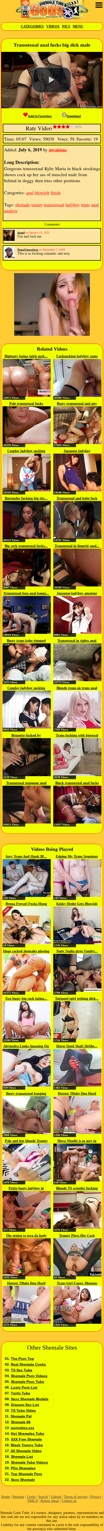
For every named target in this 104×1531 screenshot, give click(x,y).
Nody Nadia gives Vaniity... (77, 951)
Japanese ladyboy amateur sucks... (77, 593)
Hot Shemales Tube (27, 1434)
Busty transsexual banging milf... (26, 1094)
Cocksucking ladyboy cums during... (77, 356)
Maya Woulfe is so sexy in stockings (76, 1141)
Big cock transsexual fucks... (26, 546)
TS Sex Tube (21, 1370)
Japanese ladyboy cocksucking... (77, 451)
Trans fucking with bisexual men (77, 736)
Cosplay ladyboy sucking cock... (26, 688)
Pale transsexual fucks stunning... (26, 404)
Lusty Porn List (24, 1387)
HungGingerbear (27, 249)
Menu (78, 26)
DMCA (33, 1501)
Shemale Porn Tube (27, 1382)
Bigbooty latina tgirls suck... (26, 356)
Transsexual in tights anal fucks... (76, 641)
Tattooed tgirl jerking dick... (77, 998)
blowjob (42, 192)
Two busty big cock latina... (26, 998)
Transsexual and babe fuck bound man (77, 498)
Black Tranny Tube (27, 1445)
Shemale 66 (21, 1422)
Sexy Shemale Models (29, 1399)
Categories (32, 26)
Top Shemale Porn (26, 1474)
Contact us (69, 1501)
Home (5, 1497)
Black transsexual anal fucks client (77, 783)
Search (43, 1497)
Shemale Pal (21, 1416)
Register (18, 1497)
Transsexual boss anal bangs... (26, 593)
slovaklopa (58, 150)
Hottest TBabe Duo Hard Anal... (77, 1094)
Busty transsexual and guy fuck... (77, 404)
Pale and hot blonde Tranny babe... (26, 1141)
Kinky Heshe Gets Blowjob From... (76, 904)
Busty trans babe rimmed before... (26, 641)
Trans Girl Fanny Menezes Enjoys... (77, 1283)
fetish (56, 192)
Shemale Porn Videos (29, 1376)
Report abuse (49, 1501)
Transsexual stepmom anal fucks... (26, 783)
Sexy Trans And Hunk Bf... (26, 856)
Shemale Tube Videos (29, 1462)
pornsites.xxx (22, 1428)
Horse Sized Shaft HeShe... (76, 1046)
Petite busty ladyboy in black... (26, 1188)
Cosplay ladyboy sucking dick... (26, 451)
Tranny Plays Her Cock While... (77, 1236)
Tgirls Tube (20, 1393)
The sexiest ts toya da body (26, 1236)
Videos (53, 26)
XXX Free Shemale (26, 1439)
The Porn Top (22, 1359)
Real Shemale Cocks (28, 1364)
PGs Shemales (23, 1468)
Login (31, 1497)
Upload (56, 1497)
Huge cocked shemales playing (26, 951)
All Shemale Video (26, 1451)
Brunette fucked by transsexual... (26, 736)
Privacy (95, 1497)
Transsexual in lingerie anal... (77, 546)
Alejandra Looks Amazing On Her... (26, 1046)
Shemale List (22, 1457)
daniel (21, 232)
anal (30, 192)
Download (74, 116)
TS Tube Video (23, 1410)
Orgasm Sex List (25, 1405)
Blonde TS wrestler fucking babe (77, 1188)
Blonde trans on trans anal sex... (77, 688)
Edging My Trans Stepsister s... (77, 857)
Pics (66, 26)
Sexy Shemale (23, 1480)
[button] (52, 79)
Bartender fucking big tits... (26, 498)
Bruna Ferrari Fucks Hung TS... (26, 904)
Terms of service (76, 1497)
